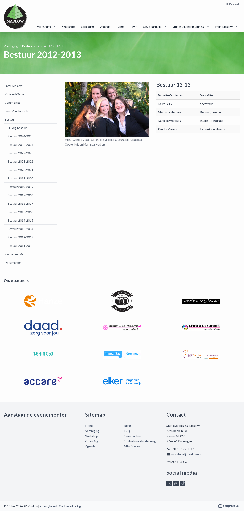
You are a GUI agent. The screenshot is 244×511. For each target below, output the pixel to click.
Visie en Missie (14, 94)
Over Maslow (13, 85)
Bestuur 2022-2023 (20, 153)
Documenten (13, 262)
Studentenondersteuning (188, 26)
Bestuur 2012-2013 (20, 237)
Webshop (68, 26)
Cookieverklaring (70, 506)
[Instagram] (176, 483)
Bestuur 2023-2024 (20, 144)
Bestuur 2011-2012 (20, 245)
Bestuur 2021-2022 (20, 161)
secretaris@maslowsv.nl (186, 454)
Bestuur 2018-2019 (20, 186)
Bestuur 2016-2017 (20, 203)
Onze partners (152, 26)
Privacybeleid (48, 506)
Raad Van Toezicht (17, 111)
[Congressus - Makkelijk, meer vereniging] (228, 506)
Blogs (120, 26)
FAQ (134, 26)
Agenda (105, 26)
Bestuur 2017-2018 (20, 195)
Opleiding (87, 26)
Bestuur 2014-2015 (20, 220)
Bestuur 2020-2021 (20, 170)
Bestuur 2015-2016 (20, 212)
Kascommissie (14, 254)
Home (89, 425)
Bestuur (27, 46)
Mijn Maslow (224, 26)
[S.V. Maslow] (15, 16)
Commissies (12, 102)
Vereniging (44, 26)
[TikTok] (182, 483)
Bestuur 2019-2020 (20, 178)
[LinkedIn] (169, 483)
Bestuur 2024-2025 (20, 136)
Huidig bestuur (17, 128)
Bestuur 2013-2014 (20, 229)
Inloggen (233, 3)
